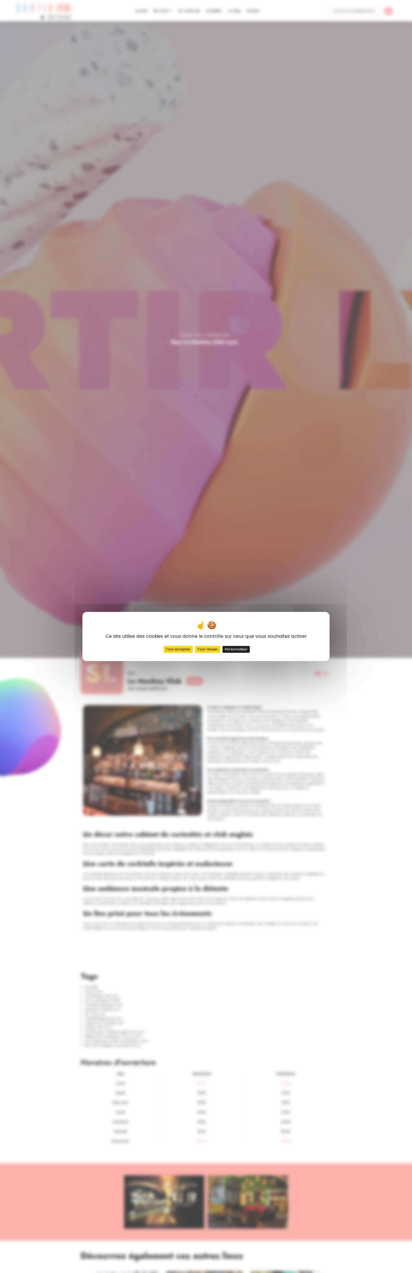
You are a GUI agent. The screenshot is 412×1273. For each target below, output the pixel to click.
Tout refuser (207, 649)
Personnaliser (236, 649)
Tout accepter (178, 649)
